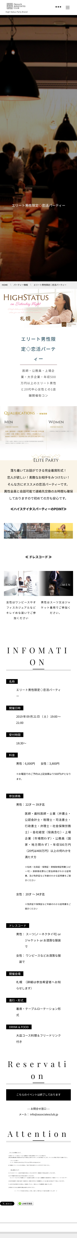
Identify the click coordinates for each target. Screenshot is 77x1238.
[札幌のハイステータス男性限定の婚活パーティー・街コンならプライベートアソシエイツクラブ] (16, 6)
